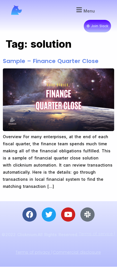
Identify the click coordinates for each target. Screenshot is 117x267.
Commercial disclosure (77, 252)
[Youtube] (68, 214)
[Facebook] (29, 214)
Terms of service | (97, 234)
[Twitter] (49, 214)
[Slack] (87, 214)
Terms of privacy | (34, 252)
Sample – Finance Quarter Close (51, 61)
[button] (84, 10)
